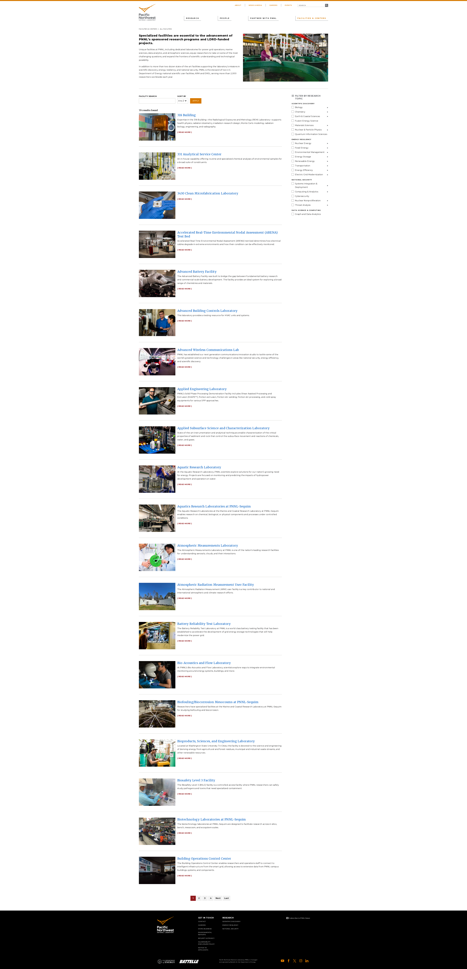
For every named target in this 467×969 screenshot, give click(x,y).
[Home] (147, 12)
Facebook (288, 960)
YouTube (282, 960)
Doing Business (205, 929)
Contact (202, 921)
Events (288, 5)
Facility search (148, 96)
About (238, 5)
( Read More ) (184, 132)
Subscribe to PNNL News (299, 918)
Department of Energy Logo (166, 961)
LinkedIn (306, 960)
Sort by (181, 96)
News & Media (255, 5)
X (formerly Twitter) (294, 960)
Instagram (300, 960)
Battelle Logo (189, 961)
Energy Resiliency (230, 925)
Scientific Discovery (231, 921)
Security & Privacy (206, 938)
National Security (230, 929)
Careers (273, 5)
